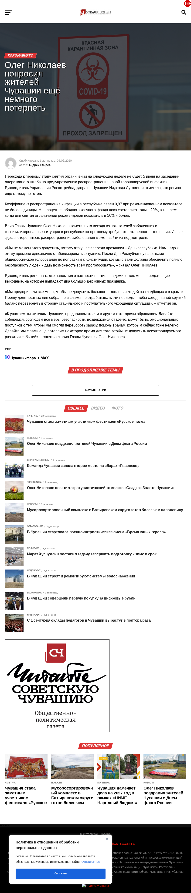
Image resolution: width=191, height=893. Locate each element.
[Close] (107, 839)
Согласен (61, 873)
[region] (60, 859)
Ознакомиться (91, 862)
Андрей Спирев (40, 165)
